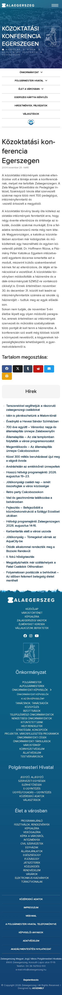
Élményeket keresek (32, 624)
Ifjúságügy (31, 859)
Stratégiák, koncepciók (32, 730)
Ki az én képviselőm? (32, 699)
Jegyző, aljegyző (32, 777)
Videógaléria (32, 832)
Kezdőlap (13, 50)
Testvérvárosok (31, 756)
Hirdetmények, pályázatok (31, 105)
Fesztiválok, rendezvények (32, 824)
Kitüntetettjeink (32, 722)
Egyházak (31, 847)
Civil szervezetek (31, 843)
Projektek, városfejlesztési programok (32, 733)
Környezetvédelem (31, 749)
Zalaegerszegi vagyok (32, 620)
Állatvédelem (32, 753)
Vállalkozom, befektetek (32, 628)
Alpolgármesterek (31, 686)
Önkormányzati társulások (32, 741)
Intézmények (32, 840)
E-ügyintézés (31, 788)
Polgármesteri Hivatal (29, 80)
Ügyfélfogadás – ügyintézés (32, 792)
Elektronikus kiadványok (32, 878)
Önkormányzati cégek (32, 737)
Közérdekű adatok (31, 796)
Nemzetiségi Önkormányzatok (32, 718)
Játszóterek (31, 862)
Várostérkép (31, 745)
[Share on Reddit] (38, 368)
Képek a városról (32, 836)
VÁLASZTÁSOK (31, 114)
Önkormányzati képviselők (30, 690)
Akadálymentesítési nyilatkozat (31, 949)
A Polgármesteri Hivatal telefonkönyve (31, 924)
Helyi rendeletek (32, 726)
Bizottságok (32, 711)
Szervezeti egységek (32, 781)
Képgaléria (32, 616)
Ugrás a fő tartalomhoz (51, 1)
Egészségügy (32, 855)
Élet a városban (29, 89)
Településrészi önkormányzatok (32, 714)
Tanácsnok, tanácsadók (32, 703)
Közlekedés (31, 866)
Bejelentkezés (31, 980)
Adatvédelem (31, 941)
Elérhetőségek (32, 785)
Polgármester (32, 682)
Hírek (31, 50)
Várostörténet (32, 613)
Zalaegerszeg (18, 5)
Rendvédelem (31, 870)
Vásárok (32, 874)
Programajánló (32, 821)
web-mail (31, 916)
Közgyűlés (32, 707)
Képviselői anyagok (31, 932)
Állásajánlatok (32, 851)
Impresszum (31, 907)
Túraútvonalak (32, 882)
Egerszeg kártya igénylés (31, 97)
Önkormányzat (29, 72)
